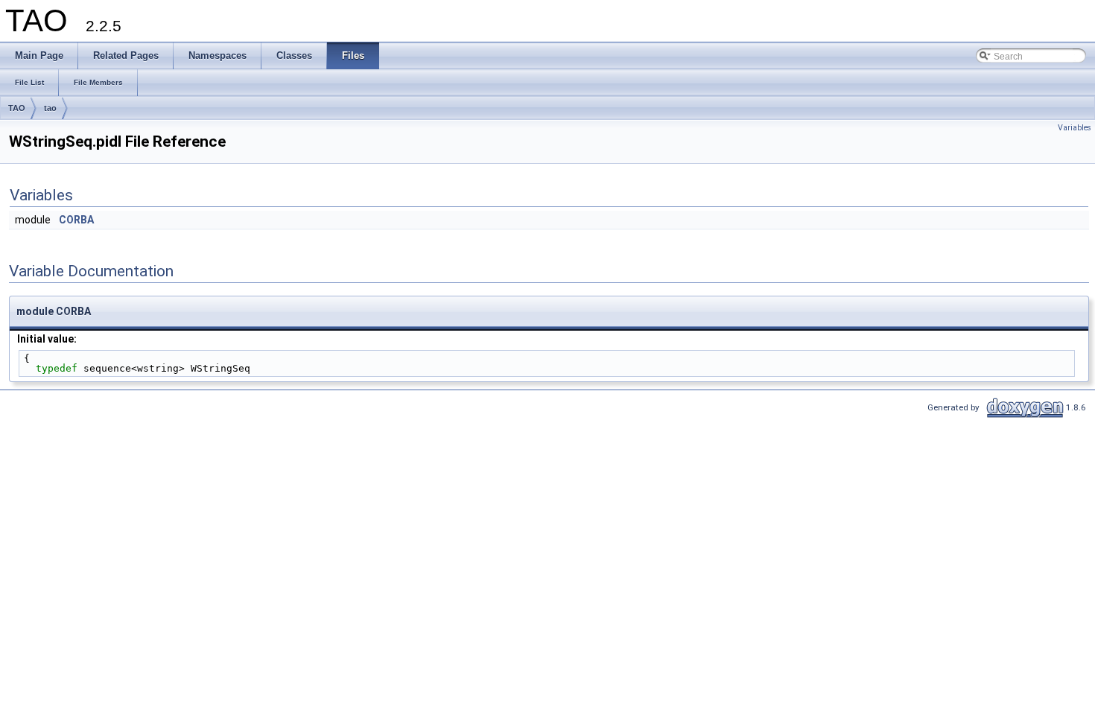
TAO (16, 108)
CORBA (76, 220)
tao (50, 108)
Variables (1074, 128)
